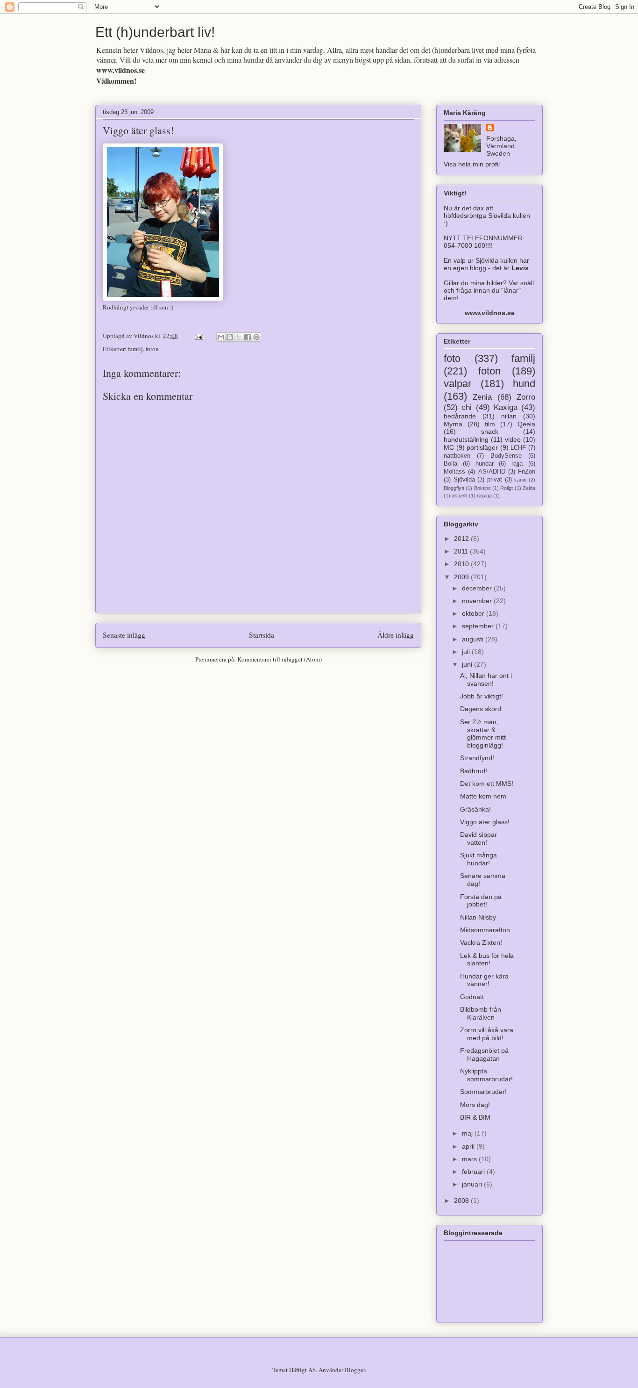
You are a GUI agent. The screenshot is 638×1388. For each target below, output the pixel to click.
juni (468, 664)
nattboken (457, 456)
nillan (509, 416)
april (469, 1146)
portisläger (482, 447)
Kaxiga (505, 407)
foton (152, 349)
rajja (517, 463)
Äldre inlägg (395, 635)
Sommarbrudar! (483, 1091)
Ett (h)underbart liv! (155, 32)
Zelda (529, 488)
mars (470, 1159)
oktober (474, 613)
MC (449, 447)
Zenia (482, 397)
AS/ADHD (491, 471)
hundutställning (466, 439)
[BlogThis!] (229, 337)
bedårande (460, 416)
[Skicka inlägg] (198, 335)
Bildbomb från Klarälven (480, 1013)
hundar (484, 463)
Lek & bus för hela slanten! (487, 959)
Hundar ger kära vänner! (484, 980)
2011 (462, 551)
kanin (520, 479)
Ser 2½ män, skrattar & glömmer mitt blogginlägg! (483, 733)
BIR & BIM (475, 1117)
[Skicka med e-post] (221, 337)
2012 (462, 538)
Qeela (526, 424)
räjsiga (484, 495)
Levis (520, 268)
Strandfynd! (477, 758)
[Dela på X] (238, 337)
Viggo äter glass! (138, 130)
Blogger (355, 1370)
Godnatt (472, 996)
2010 (462, 564)
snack (489, 431)
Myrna (453, 424)
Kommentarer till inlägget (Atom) (279, 659)
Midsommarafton (485, 930)
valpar (457, 383)
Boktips (482, 488)
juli (467, 651)
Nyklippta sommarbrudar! (486, 1075)
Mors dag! (475, 1104)
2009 (462, 577)
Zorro (526, 397)
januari (473, 1184)
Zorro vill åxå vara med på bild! (486, 1034)
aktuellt (460, 495)
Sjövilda (464, 479)
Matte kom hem (483, 796)
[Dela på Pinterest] (256, 337)
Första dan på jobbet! (481, 900)
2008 (462, 1200)
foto (452, 358)
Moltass (454, 471)
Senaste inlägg (124, 635)
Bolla (450, 463)
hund (524, 383)
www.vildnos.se (120, 70)
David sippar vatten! (478, 838)
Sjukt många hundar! (478, 859)
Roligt (506, 488)
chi (466, 407)
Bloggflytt (454, 488)
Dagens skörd (480, 708)
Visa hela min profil (472, 164)
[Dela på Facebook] (247, 337)
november (478, 600)
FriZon (526, 471)
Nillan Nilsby (478, 917)
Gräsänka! (475, 809)
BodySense (506, 456)
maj (468, 1133)
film (490, 424)
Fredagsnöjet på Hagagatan (484, 1054)
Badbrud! (473, 771)
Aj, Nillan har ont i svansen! (486, 679)
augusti (473, 639)
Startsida (261, 635)
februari (474, 1171)
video (513, 439)
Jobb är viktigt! (481, 696)
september (479, 626)
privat (494, 479)
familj (135, 349)
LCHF (518, 448)
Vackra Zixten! (481, 942)
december (478, 588)
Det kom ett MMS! (486, 783)
